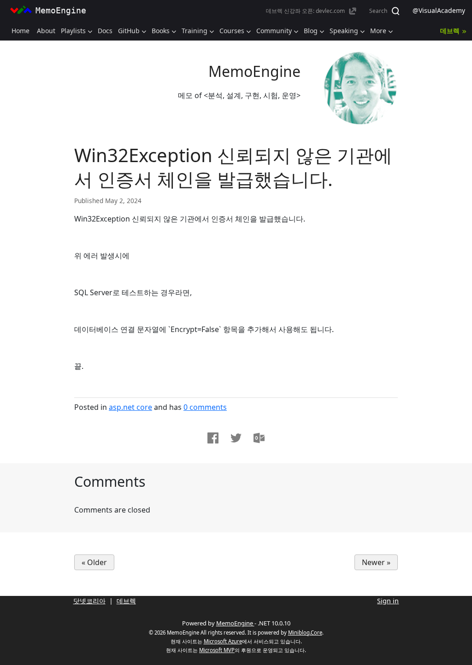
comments (205, 407)
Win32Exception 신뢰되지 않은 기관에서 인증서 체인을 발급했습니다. (233, 167)
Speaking (344, 30)
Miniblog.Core (305, 632)
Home (21, 30)
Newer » (376, 562)
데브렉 (450, 30)
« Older (94, 562)
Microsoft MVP (217, 650)
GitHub (129, 30)
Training (194, 30)
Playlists (73, 30)
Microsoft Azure (223, 641)
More (378, 30)
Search (379, 11)
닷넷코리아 (89, 600)
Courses (231, 30)
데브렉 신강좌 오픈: (305, 11)
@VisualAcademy (439, 10)
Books (161, 30)
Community (274, 30)
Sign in (388, 600)
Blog (311, 30)
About (46, 30)
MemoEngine (254, 71)
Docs (105, 30)
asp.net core (130, 407)
